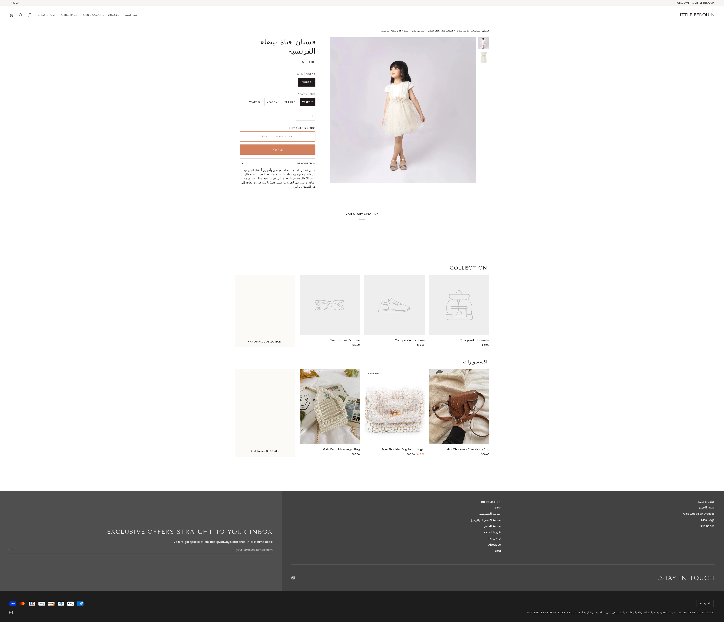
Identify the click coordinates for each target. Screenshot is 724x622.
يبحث (497, 507)
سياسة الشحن (492, 526)
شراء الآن (278, 149)
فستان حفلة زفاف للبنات (440, 30)
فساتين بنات (418, 30)
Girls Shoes (707, 526)
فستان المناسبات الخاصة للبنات (472, 30)
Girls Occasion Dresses (699, 514)
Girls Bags (708, 520)
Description (306, 163)
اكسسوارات (475, 362)
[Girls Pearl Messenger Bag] (330, 406)
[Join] (12, 549)
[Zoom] (469, 176)
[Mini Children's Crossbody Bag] (459, 406)
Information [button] (491, 502)
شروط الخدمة (492, 532)
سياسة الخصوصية (490, 514)
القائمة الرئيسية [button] (706, 502)
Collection (468, 268)
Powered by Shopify (541, 612)
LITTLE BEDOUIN (694, 612)
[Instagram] (293, 578)
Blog (498, 551)
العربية (16, 2)
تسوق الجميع (707, 507)
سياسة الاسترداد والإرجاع (486, 520)
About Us (494, 545)
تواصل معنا (494, 538)
